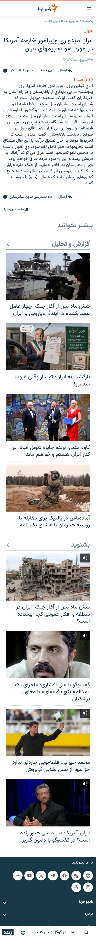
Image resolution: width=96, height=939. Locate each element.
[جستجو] (86, 932)
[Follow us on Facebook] (64, 875)
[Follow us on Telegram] (53, 875)
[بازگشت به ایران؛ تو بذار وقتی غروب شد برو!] (48, 346)
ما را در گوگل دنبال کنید (55, 932)
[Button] (65, 71)
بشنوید (80, 545)
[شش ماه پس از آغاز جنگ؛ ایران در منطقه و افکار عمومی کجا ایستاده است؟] (48, 577)
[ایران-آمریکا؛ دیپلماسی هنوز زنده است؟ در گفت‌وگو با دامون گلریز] (48, 802)
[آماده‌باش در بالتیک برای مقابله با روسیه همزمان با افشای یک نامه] (48, 488)
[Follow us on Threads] (76, 887)
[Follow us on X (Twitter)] (41, 875)
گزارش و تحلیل (71, 244)
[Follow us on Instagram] (88, 887)
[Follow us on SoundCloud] (18, 875)
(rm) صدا (84, 79)
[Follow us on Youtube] (29, 875)
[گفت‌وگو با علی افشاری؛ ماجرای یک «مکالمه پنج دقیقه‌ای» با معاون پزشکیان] (48, 654)
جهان (88, 31)
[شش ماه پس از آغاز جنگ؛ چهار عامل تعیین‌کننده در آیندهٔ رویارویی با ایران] (48, 276)
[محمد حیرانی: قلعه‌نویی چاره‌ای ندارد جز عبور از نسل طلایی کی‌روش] (48, 732)
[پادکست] (23, 932)
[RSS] (76, 875)
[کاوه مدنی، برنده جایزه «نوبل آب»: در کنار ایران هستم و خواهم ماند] (48, 417)
